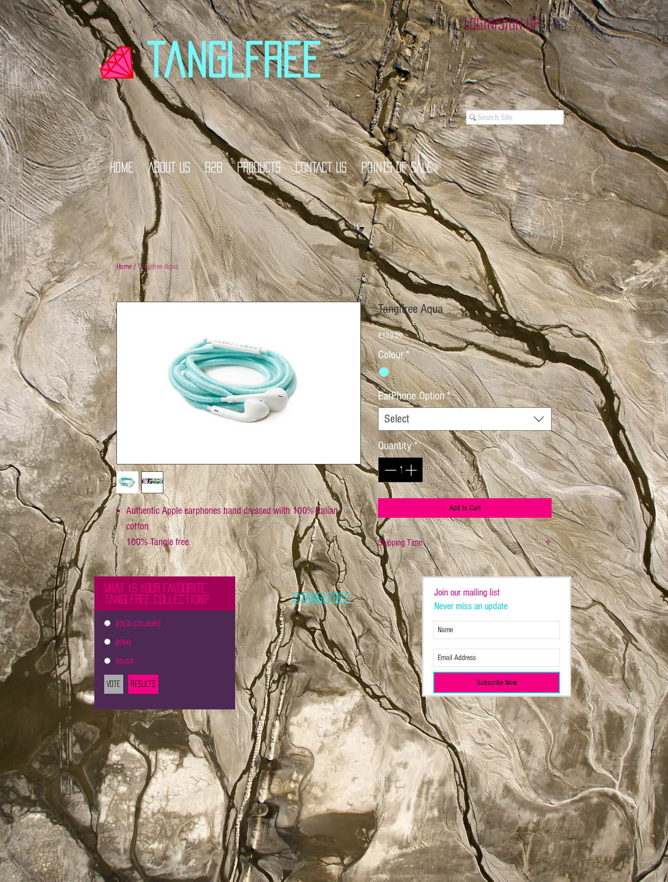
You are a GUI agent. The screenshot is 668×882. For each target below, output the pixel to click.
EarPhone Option (414, 395)
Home (124, 266)
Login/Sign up (502, 24)
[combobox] (465, 419)
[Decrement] (389, 470)
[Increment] (412, 470)
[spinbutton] (400, 470)
